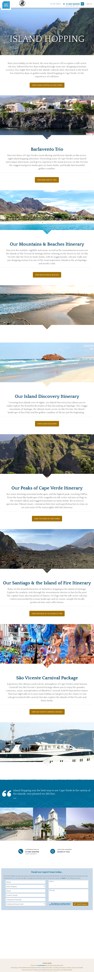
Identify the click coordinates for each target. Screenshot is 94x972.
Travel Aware (41, 965)
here (63, 878)
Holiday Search (55, 4)
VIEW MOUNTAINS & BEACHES (47, 275)
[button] (25, 886)
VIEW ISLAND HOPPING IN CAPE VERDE (47, 85)
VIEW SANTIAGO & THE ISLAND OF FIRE (47, 613)
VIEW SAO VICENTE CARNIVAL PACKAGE (47, 712)
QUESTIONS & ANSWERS (64, 849)
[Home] (6, 8)
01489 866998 (32, 851)
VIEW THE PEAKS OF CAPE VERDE (47, 519)
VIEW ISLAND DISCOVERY (47, 424)
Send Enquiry (81, 904)
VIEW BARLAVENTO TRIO (47, 180)
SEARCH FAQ (63, 851)
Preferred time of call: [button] (15, 904)
